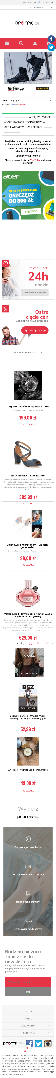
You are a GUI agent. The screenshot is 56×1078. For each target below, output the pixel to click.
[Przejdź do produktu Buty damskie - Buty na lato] (28, 455)
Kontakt (50, 7)
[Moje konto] (35, 43)
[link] (28, 214)
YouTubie (35, 160)
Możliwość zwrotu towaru (35, 293)
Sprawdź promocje (35, 330)
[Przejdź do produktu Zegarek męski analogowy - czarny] (28, 385)
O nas (28, 7)
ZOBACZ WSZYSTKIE (29, 674)
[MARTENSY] (28, 72)
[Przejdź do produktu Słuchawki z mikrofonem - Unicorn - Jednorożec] (28, 524)
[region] (28, 214)
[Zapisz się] (28, 991)
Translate (22, 104)
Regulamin (38, 7)
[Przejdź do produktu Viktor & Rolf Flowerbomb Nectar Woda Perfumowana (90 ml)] (28, 593)
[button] (7, 43)
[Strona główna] (28, 25)
